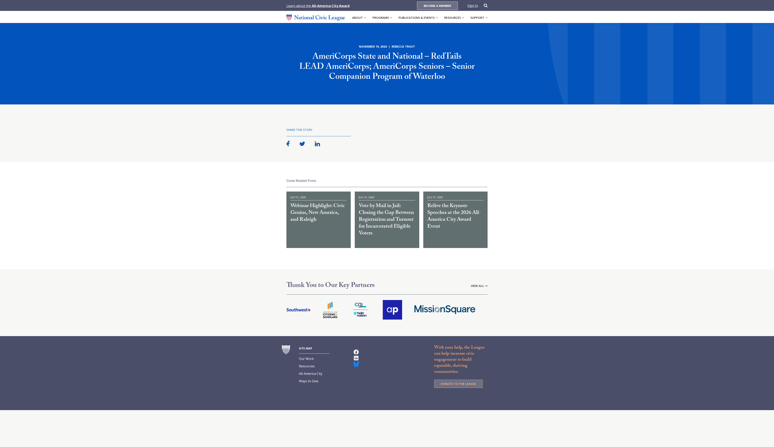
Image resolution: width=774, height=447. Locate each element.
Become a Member (437, 6)
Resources (452, 18)
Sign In (472, 5)
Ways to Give (308, 381)
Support (477, 18)
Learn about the (318, 6)
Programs (380, 18)
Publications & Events (416, 18)
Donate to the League (458, 384)
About (357, 18)
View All (478, 286)
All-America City (310, 373)
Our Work (306, 358)
